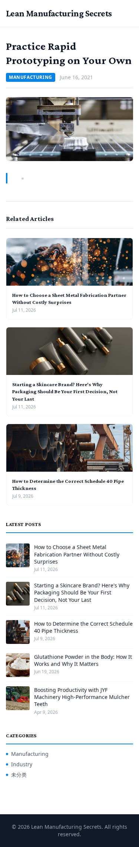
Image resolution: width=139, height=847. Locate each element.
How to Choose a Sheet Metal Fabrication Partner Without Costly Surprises (76, 554)
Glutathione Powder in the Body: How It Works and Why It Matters (83, 660)
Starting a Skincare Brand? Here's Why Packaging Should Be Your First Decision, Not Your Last (65, 391)
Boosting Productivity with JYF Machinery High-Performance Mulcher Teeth (82, 697)
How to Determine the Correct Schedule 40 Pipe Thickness (83, 627)
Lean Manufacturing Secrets (59, 13)
